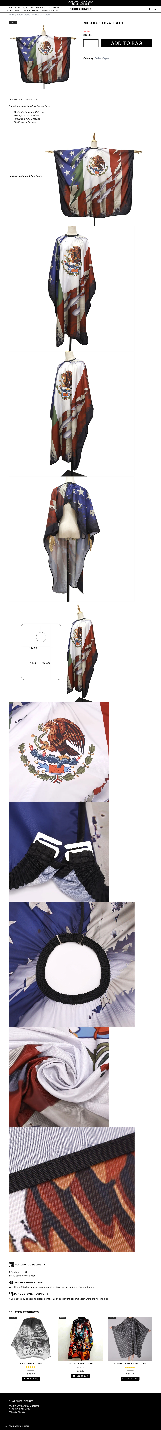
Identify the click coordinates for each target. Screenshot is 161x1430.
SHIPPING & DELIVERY (19, 1409)
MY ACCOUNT (13, 10)
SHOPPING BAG (55, 8)
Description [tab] (15, 99)
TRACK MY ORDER (30, 10)
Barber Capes (23, 14)
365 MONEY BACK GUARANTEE (24, 1406)
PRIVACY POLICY (17, 1412)
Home (12, 14)
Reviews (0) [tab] (31, 99)
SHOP (9, 8)
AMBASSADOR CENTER (52, 10)
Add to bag (126, 43)
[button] (155, 9)
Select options (130, 1379)
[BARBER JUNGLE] (81, 9)
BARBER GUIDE (21, 8)
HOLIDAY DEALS (38, 8)
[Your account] (150, 9)
